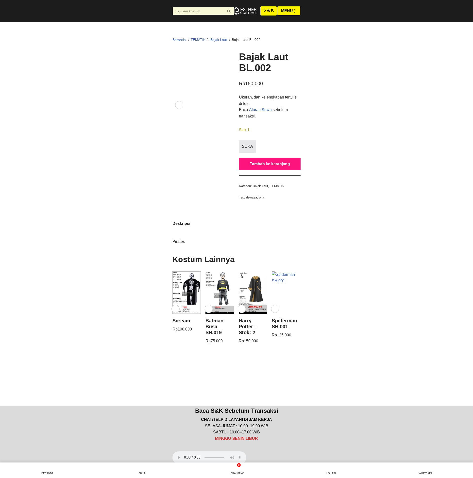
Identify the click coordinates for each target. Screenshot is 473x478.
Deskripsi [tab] (181, 223)
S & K (268, 10)
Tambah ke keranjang (270, 164)
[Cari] (229, 11)
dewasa (251, 197)
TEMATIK (198, 40)
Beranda (179, 40)
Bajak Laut (218, 40)
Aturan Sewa (260, 110)
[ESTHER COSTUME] (244, 11)
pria (261, 197)
